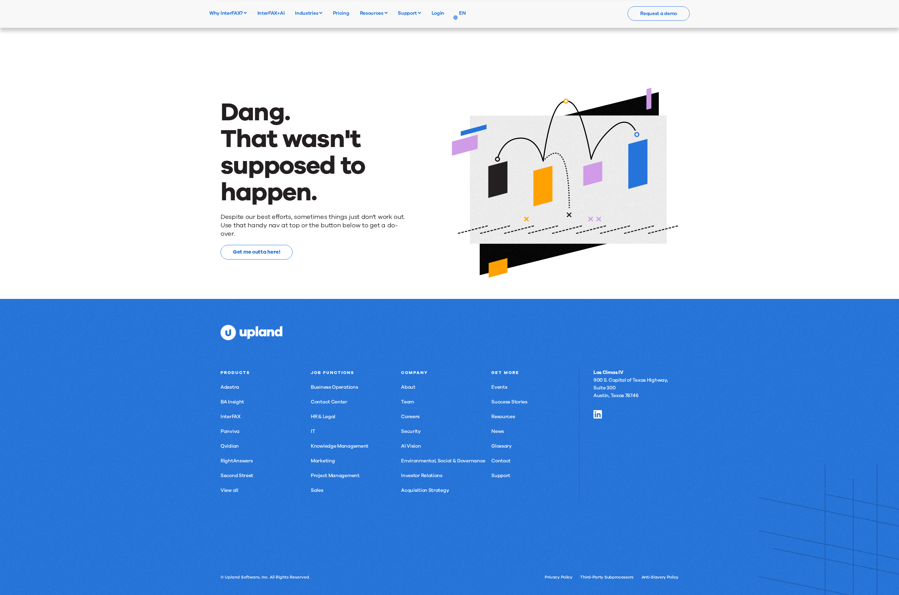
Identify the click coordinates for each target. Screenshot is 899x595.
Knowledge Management (339, 446)
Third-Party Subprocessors (607, 577)
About (408, 387)
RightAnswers (236, 460)
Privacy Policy (558, 577)
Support (408, 13)
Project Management (335, 475)
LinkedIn (597, 414)
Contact (501, 460)
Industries (307, 13)
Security (411, 431)
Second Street (237, 475)
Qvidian (230, 446)
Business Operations (334, 387)
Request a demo (658, 13)
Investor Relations (421, 475)
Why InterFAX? (226, 13)
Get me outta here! (256, 251)
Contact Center (329, 402)
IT (313, 431)
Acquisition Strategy (425, 490)
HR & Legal (323, 416)
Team (407, 402)
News (497, 431)
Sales (317, 490)
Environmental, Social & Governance (443, 460)
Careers (410, 416)
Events (499, 387)
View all (229, 490)
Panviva (230, 431)
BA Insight (232, 402)
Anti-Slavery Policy (660, 577)
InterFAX (231, 416)
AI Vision (411, 446)
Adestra (230, 387)
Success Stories (509, 402)
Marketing (323, 460)
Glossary (501, 446)
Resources (372, 13)
